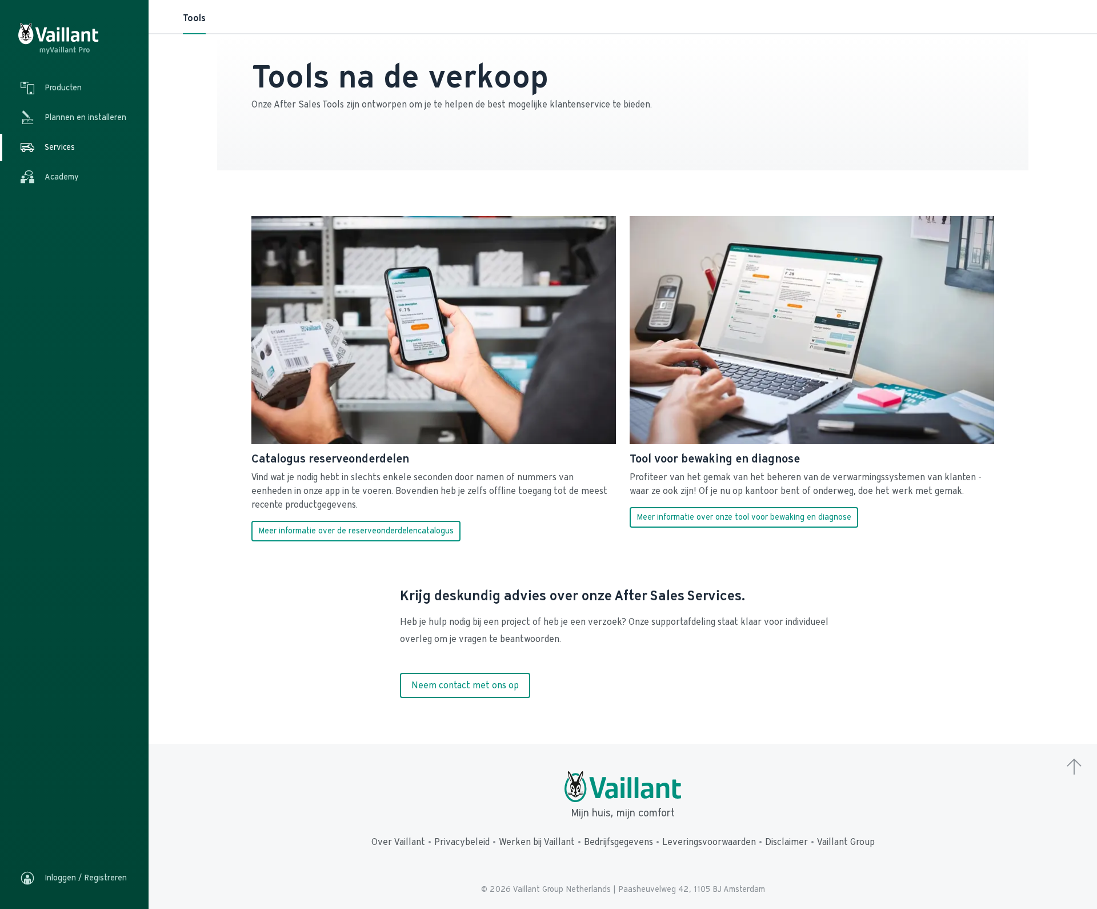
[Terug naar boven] (1074, 768)
